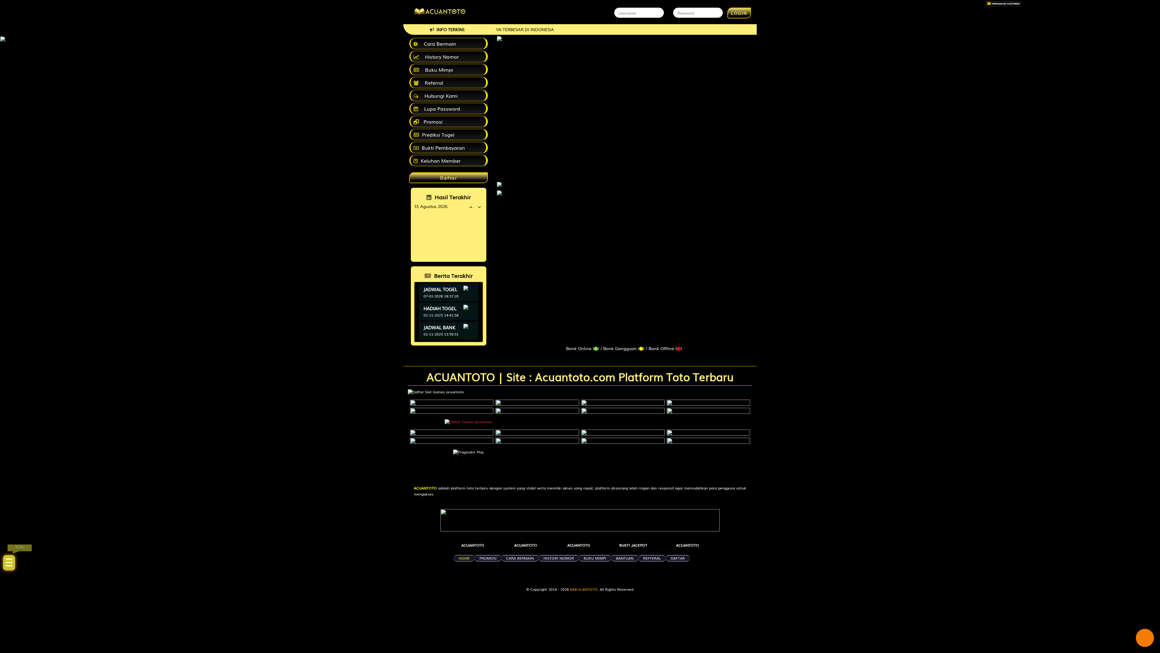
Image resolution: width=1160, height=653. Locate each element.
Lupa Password (440, 108)
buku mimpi (595, 558)
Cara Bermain (438, 43)
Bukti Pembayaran (443, 147)
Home (464, 558)
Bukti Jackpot (633, 545)
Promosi (432, 121)
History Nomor (440, 56)
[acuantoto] (499, 181)
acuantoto (472, 545)
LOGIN (739, 13)
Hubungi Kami (439, 95)
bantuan (624, 558)
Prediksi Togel (438, 134)
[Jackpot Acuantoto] (499, 193)
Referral (432, 82)
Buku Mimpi (437, 69)
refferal (652, 558)
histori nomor (558, 558)
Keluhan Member (441, 160)
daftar (678, 558)
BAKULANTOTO (584, 589)
